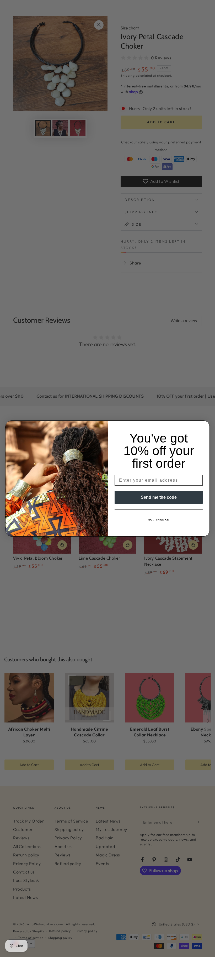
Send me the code (159, 497)
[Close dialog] (204, 426)
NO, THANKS (158, 519)
